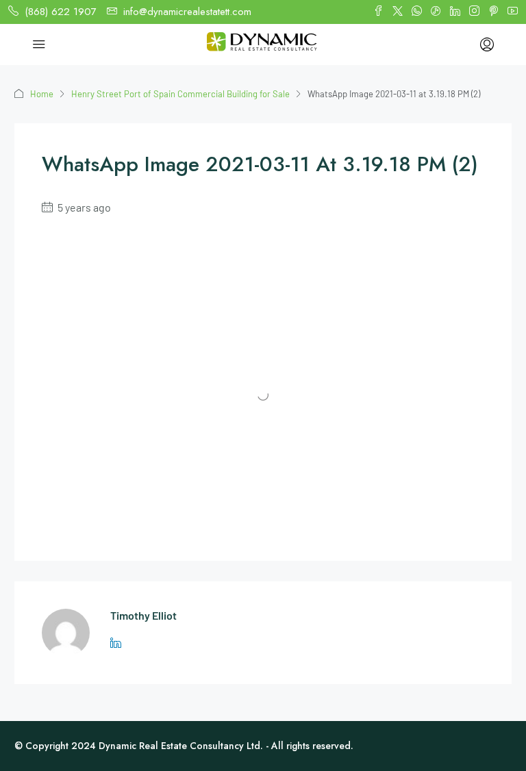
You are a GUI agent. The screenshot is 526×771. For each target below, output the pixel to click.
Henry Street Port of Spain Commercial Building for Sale (180, 93)
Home (41, 93)
